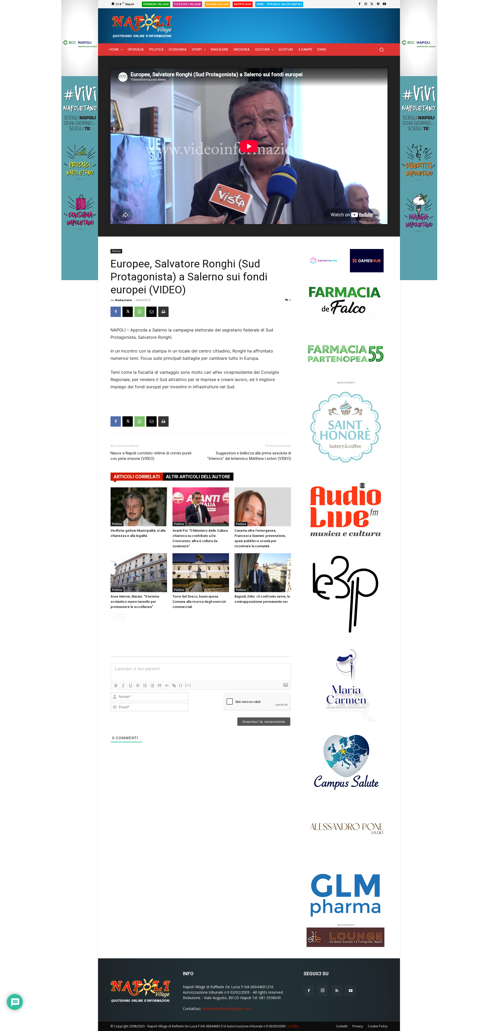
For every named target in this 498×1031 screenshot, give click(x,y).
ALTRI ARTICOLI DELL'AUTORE (198, 476)
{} (181, 685)
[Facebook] (359, 4)
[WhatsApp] (139, 312)
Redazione (123, 300)
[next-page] (122, 617)
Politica (116, 251)
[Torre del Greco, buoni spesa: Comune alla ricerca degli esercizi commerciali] (200, 572)
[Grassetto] (116, 685)
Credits (293, 1026)
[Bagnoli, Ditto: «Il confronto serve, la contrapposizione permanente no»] (262, 572)
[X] (372, 4)
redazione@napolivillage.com (226, 1008)
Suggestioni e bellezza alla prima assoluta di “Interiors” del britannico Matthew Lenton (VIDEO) (249, 456)
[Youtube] (384, 4)
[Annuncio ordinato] (145, 685)
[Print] (163, 312)
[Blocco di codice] (166, 685)
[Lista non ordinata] (152, 685)
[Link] (174, 685)
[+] (188, 685)
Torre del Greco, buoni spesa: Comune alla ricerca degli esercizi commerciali (199, 601)
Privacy (357, 1026)
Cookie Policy (378, 1026)
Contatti (342, 1026)
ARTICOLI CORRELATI (137, 476)
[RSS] (336, 991)
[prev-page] (113, 617)
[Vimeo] (378, 4)
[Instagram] (366, 4)
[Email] (151, 312)
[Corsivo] (123, 685)
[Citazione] (159, 685)
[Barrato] (137, 685)
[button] (381, 50)
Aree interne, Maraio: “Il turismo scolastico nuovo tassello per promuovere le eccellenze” (134, 601)
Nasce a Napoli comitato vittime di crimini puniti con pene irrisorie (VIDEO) (150, 456)
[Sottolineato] (130, 685)
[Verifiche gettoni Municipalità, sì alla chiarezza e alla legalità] (138, 506)
